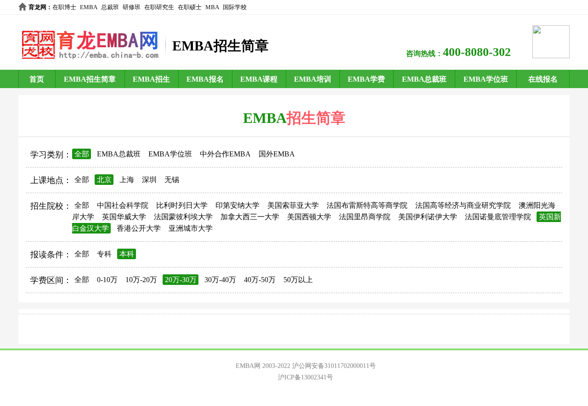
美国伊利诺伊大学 (427, 217)
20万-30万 (181, 280)
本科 (126, 254)
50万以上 (298, 280)
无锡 (171, 180)
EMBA (88, 7)
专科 (104, 254)
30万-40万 (220, 280)
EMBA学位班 (486, 79)
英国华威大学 (124, 217)
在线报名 (543, 79)
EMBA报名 (205, 79)
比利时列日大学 (182, 205)
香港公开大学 (139, 228)
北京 (104, 180)
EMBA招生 (151, 79)
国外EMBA (277, 154)
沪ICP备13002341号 (305, 377)
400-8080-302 (477, 52)
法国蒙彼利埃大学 (183, 217)
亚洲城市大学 (191, 228)
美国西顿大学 (309, 217)
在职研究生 (159, 7)
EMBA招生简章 (90, 79)
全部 (81, 154)
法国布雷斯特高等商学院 (367, 205)
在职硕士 (190, 7)
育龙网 (37, 7)
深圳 (149, 180)
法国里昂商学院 (364, 217)
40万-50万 (260, 280)
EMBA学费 (366, 79)
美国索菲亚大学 (293, 205)
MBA (212, 7)
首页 (36, 79)
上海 (126, 180)
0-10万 (107, 280)
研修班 (132, 7)
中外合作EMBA (225, 154)
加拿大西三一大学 (249, 217)
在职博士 (64, 7)
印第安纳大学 (237, 205)
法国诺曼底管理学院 (498, 217)
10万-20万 (141, 280)
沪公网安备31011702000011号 (334, 365)
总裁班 (110, 7)
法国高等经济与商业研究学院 (463, 205)
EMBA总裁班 (424, 79)
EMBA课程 (258, 79)
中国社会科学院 (122, 205)
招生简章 (316, 118)
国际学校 (235, 7)
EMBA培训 (312, 79)
